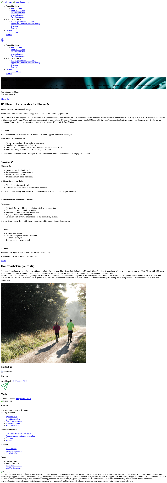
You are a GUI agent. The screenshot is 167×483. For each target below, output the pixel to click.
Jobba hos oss (16, 32)
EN (2, 39)
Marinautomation (17, 15)
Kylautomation (16, 8)
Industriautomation (18, 11)
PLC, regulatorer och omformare (23, 21)
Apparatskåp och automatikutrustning (25, 24)
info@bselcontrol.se (23, 399)
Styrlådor (14, 26)
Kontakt (9, 35)
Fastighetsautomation (19, 17)
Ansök (3, 261)
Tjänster (14, 28)
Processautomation (18, 13)
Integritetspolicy (12, 453)
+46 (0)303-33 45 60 (19, 381)
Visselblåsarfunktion (14, 451)
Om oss (9, 30)
